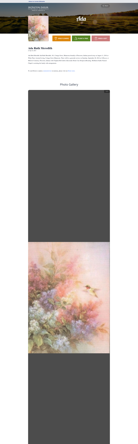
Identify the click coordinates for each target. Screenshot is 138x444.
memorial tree (47, 71)
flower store (71, 71)
